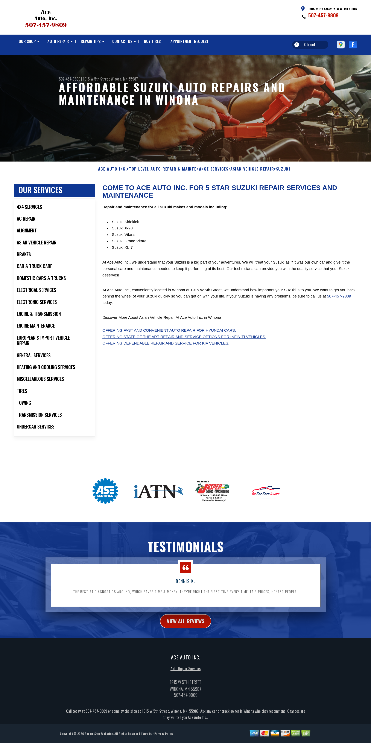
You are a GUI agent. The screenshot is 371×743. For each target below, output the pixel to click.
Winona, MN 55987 (124, 79)
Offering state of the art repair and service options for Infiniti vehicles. (184, 337)
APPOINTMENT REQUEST (189, 41)
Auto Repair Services (185, 668)
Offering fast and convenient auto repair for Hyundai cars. (169, 330)
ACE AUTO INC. (112, 169)
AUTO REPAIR (58, 41)
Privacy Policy (163, 733)
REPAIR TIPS (90, 41)
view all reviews (185, 621)
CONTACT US (122, 41)
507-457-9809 (323, 15)
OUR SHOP (27, 41)
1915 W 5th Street (96, 79)
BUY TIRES (152, 41)
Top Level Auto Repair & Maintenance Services (178, 169)
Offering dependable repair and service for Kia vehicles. (165, 343)
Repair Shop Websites (99, 733)
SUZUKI (283, 169)
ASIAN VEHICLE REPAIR (252, 169)
